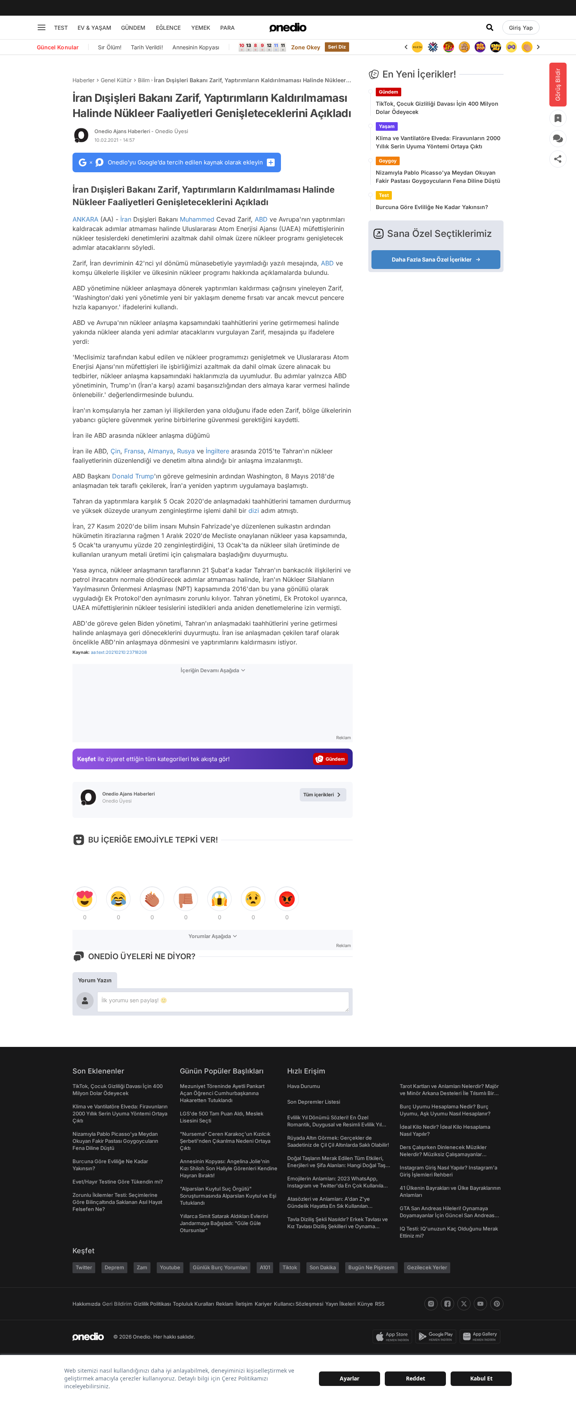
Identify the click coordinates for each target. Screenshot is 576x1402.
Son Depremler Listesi (313, 1102)
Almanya (160, 451)
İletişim (244, 1304)
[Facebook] (447, 1303)
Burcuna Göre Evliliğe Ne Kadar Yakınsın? (432, 207)
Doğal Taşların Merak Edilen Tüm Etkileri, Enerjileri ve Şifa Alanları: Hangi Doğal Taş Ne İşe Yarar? (336, 1165)
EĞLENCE (168, 27)
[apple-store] (394, 1337)
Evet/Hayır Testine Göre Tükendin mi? (117, 1181)
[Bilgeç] (464, 47)
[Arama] (489, 27)
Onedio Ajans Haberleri (141, 131)
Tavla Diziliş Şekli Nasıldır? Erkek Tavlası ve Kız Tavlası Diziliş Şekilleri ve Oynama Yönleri (337, 1226)
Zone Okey (305, 47)
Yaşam (387, 126)
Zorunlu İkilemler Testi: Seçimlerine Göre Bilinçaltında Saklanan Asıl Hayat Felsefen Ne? (117, 1202)
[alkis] (527, 47)
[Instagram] (431, 1303)
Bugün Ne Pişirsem (371, 1267)
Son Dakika (323, 1267)
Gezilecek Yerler (427, 1267)
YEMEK (200, 27)
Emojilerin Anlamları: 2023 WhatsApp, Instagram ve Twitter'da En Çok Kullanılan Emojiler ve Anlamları (336, 1185)
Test (384, 195)
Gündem (388, 92)
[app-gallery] (482, 1337)
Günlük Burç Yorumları (220, 1267)
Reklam (225, 1304)
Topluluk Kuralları (193, 1304)
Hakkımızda (86, 1304)
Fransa (134, 451)
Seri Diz (337, 47)
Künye (365, 1304)
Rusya (186, 451)
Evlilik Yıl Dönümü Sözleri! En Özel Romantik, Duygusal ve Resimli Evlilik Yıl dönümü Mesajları (334, 1124)
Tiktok (290, 1267)
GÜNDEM (133, 27)
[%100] (417, 47)
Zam (142, 1267)
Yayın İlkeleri (340, 1304)
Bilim (144, 80)
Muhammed (197, 219)
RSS (379, 1304)
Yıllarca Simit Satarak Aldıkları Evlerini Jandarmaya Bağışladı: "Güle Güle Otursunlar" (224, 1223)
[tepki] (84, 899)
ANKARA (85, 219)
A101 (265, 1267)
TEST (61, 27)
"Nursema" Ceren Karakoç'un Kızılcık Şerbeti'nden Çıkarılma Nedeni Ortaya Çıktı (225, 1141)
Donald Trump (133, 476)
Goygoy (388, 161)
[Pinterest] (497, 1303)
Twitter (84, 1267)
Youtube (170, 1267)
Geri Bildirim (117, 1304)
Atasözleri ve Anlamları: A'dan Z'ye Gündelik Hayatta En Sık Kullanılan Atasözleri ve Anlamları (328, 1206)
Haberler (83, 80)
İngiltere (217, 451)
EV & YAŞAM (94, 27)
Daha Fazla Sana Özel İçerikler (432, 259)
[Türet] (448, 47)
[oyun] (511, 47)
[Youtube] (480, 1303)
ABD (261, 219)
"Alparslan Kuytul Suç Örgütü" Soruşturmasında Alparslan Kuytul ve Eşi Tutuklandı (228, 1195)
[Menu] (41, 27)
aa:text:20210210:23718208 (119, 652)
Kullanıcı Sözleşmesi (298, 1304)
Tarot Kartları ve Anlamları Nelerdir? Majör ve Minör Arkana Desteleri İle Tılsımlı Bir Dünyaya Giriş (449, 1093)
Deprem (114, 1267)
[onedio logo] (288, 27)
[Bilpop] (480, 47)
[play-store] (437, 1337)
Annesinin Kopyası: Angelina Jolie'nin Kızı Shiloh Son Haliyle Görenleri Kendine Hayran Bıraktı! (228, 1168)
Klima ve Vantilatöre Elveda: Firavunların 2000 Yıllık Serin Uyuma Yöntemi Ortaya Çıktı (438, 142)
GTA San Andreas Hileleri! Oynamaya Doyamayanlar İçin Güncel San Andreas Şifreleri (447, 1215)
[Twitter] (464, 1303)
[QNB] (433, 47)
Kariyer (263, 1304)
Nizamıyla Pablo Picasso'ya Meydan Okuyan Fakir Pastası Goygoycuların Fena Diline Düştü (438, 176)
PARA (227, 27)
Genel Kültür (116, 80)
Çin (115, 451)
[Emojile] (496, 47)
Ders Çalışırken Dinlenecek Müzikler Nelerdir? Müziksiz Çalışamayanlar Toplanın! (443, 1154)
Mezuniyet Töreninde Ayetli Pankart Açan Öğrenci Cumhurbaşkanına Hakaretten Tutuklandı (222, 1093)
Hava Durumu (303, 1086)
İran (125, 219)
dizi (253, 510)
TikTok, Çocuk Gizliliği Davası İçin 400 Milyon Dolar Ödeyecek (437, 107)
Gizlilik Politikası (152, 1304)
